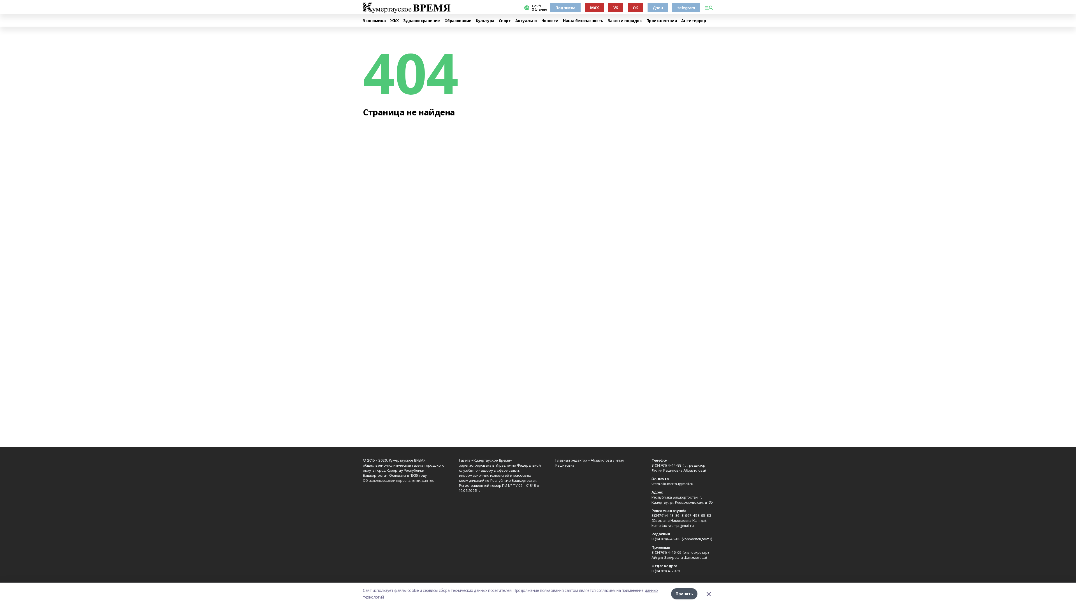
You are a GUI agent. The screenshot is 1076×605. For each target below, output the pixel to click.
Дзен (658, 7)
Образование (457, 20)
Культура (485, 20)
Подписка (565, 7)
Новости (549, 20)
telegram (686, 7)
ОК (635, 7)
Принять (684, 593)
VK (615, 7)
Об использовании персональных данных (398, 480)
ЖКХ (394, 20)
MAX (594, 7)
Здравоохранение (421, 20)
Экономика (374, 20)
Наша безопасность (583, 20)
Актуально (526, 20)
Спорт (505, 20)
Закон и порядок (625, 20)
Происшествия (661, 20)
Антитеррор (693, 20)
